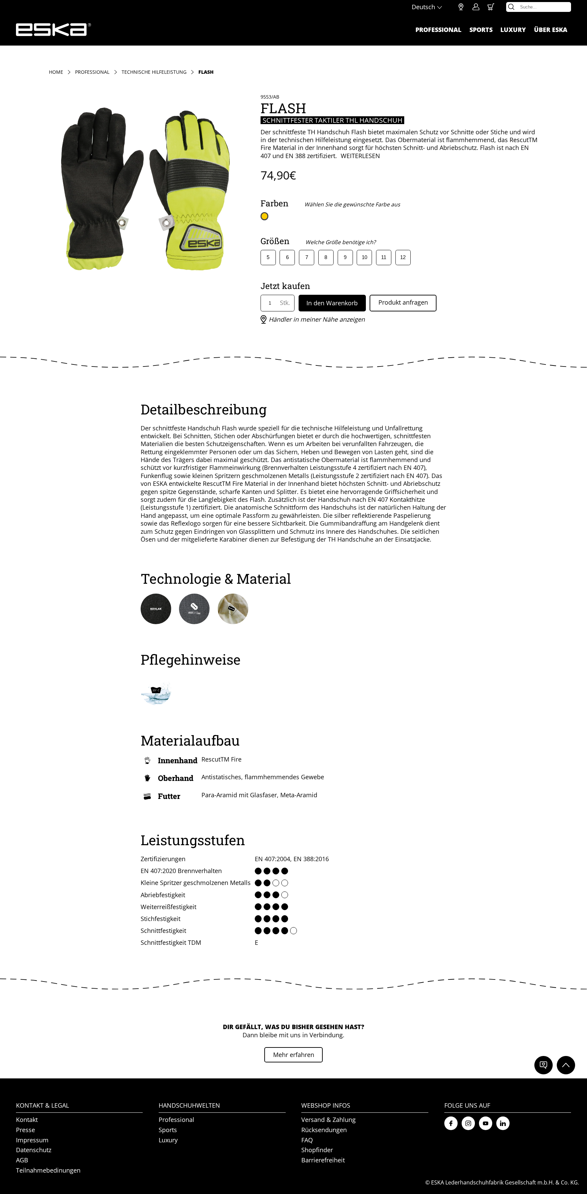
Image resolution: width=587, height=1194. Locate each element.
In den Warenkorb (332, 303)
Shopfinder (461, 6)
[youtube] (485, 1123)
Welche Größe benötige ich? (340, 242)
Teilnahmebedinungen (48, 1170)
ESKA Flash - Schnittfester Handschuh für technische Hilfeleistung (53, 29)
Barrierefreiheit (323, 1160)
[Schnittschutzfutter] (233, 609)
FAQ (307, 1140)
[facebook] (451, 1123)
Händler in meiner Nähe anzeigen (317, 319)
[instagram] (468, 1123)
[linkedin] (503, 1123)
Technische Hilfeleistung (154, 72)
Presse (25, 1130)
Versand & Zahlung (328, 1120)
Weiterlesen (360, 156)
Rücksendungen (324, 1130)
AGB (22, 1160)
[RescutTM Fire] (194, 609)
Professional (438, 29)
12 (403, 257)
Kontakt (27, 1120)
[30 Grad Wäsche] (156, 690)
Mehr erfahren (293, 1055)
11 (383, 257)
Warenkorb (490, 6)
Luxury (513, 29)
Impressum (32, 1140)
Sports (481, 29)
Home (56, 72)
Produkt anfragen (403, 302)
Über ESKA (550, 29)
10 (364, 257)
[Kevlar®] (156, 609)
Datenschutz (33, 1150)
